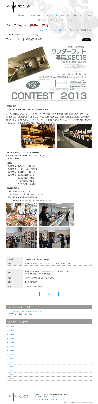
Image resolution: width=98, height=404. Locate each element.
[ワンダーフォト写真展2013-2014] (49, 73)
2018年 (11, 358)
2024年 (11, 334)
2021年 (11, 346)
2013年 (11, 378)
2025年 (11, 330)
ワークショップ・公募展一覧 (56, 30)
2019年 (11, 354)
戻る (49, 294)
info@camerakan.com (49, 399)
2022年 (11, 342)
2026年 (11, 326)
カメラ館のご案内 (34, 16)
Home (21, 16)
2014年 (11, 374)
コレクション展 (63, 16)
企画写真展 (49, 16)
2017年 (11, 362)
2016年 (11, 366)
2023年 (11, 338)
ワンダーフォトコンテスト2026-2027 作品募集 (25, 313)
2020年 (11, 350)
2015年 (11, 370)
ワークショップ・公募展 (82, 16)
